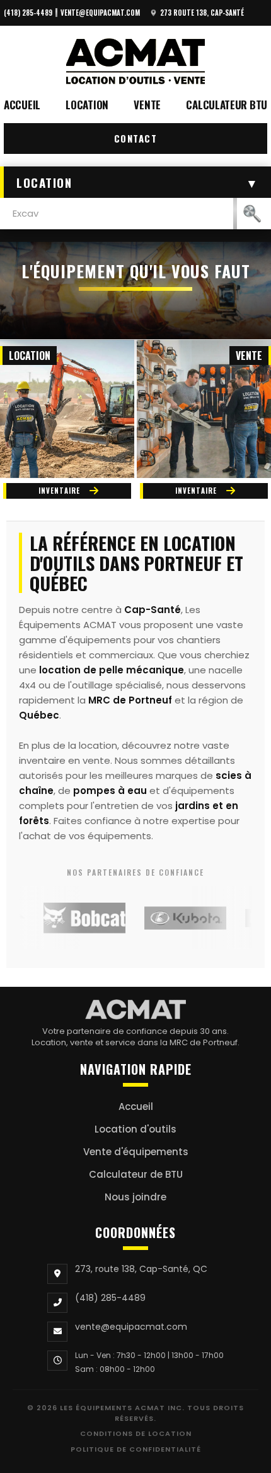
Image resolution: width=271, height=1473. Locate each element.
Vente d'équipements (135, 1151)
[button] (135, 182)
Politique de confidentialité (136, 1449)
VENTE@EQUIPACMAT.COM (100, 13)
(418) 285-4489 (28, 13)
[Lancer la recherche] (252, 213)
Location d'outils (135, 1129)
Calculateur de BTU (136, 1174)
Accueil (22, 104)
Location (87, 104)
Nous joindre (135, 1197)
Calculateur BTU (226, 104)
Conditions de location (136, 1433)
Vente (147, 104)
